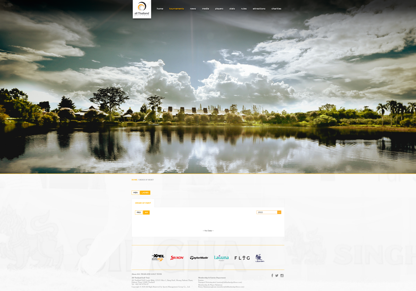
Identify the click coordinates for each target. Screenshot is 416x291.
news (193, 8)
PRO (139, 212)
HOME (134, 180)
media (205, 8)
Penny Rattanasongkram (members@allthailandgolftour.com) (221, 287)
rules (244, 8)
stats (232, 8)
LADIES (145, 193)
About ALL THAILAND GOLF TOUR (147, 274)
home (160, 8)
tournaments (176, 8)
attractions (259, 8)
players (219, 8)
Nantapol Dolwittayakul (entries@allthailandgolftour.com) (220, 282)
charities (276, 8)
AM (146, 212)
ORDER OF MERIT (143, 203)
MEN (135, 193)
